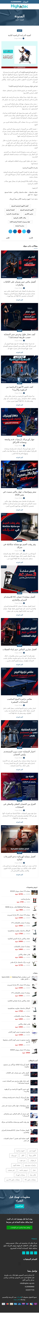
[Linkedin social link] (15, 231)
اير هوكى (33, 1160)
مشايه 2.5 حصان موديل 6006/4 (20, 1050)
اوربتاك (11, 199)
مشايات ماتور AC (30, 1180)
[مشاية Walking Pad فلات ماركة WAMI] (34, 908)
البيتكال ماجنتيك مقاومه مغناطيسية (19, 930)
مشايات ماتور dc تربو (13, 1180)
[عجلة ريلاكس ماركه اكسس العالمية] (34, 940)
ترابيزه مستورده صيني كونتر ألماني (19, 1032)
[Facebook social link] (5, 6)
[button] (19, 1227)
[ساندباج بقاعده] (34, 900)
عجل (34, 1170)
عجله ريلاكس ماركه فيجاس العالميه (19, 1001)
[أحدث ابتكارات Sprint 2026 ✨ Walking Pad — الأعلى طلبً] (34, 978)
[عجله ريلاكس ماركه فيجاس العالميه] (34, 1002)
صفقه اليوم (16, 1165)
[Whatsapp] (31, 1252)
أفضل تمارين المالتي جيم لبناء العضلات (20, 649)
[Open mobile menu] (37, 6)
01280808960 (16, 2)
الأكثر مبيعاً (18, 199)
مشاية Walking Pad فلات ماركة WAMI (17, 907)
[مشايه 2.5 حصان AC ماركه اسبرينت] (34, 916)
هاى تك (19, 1297)
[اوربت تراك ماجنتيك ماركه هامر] (34, 963)
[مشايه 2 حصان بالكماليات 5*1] (34, 924)
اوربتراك (13, 1155)
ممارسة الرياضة (19, 226)
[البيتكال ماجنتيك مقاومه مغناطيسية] (34, 932)
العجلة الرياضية (10, 210)
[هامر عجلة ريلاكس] (34, 955)
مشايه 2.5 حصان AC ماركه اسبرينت (18, 915)
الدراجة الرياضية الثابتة (28, 72)
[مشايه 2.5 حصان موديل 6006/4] (34, 1051)
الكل (22, 1155)
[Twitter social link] (24, 231)
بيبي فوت (22, 1160)
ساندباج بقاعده (25, 899)
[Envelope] (27, 1252)
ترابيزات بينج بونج (30, 1165)
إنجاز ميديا (17, 1299)
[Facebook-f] (35, 1252)
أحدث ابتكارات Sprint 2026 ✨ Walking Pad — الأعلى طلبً (16, 978)
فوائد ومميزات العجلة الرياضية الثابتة (20, 222)
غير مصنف (11, 1170)
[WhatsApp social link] (2, 6)
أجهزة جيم (32, 1151)
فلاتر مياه (33, 1175)
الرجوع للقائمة (19, 238)
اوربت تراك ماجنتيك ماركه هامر (20, 962)
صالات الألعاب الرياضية (19, 218)
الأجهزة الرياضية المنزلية (27, 210)
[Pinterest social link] (19, 231)
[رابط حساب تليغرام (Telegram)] (10, 231)
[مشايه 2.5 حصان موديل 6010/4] (34, 892)
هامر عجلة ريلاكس (24, 954)
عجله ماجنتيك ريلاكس (20, 192)
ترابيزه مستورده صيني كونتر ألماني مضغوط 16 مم (16, 1041)
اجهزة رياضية (26, 199)
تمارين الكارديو (29, 214)
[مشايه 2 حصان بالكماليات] (34, 948)
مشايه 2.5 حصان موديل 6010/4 (20, 891)
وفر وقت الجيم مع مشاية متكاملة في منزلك (15, 1122)
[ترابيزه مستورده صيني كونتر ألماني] (34, 1033)
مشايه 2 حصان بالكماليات (22, 946)
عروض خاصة (24, 1170)
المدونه (16, 19)
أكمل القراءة (19, 300)
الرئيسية (22, 19)
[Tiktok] (23, 1252)
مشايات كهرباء (20, 1175)
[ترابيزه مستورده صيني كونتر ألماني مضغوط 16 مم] (34, 1042)
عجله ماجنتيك (33, 192)
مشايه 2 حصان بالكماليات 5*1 (20, 923)
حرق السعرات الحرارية (12, 214)
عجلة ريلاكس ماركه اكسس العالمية (19, 938)
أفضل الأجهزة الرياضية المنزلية (19, 206)
